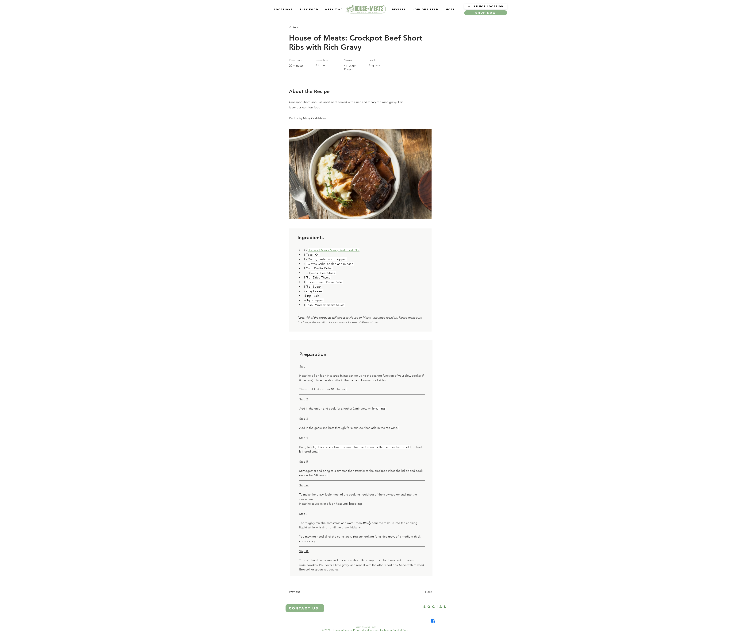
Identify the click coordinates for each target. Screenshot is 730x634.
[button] (485, 12)
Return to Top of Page (365, 626)
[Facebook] (433, 621)
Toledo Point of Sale (396, 630)
